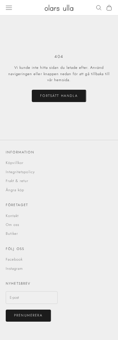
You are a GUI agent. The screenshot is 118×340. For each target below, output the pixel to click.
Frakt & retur (17, 180)
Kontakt (12, 215)
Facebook (14, 259)
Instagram (14, 268)
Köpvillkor (14, 162)
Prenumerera (28, 315)
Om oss (12, 224)
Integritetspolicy (20, 172)
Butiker (12, 233)
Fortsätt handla (59, 95)
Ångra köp (15, 190)
